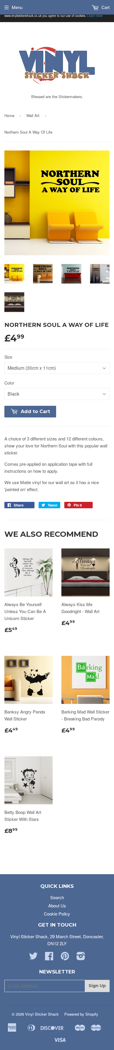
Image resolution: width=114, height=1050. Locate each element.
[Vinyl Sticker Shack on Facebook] (49, 958)
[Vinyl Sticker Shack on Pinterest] (65, 958)
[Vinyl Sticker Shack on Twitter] (33, 958)
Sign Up (97, 985)
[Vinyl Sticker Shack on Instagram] (80, 958)
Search (57, 897)
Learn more (95, 15)
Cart (105, 7)
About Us (57, 905)
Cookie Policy (57, 914)
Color (9, 383)
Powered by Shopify (81, 1014)
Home (9, 115)
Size (8, 357)
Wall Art (32, 115)
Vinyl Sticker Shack (42, 1014)
